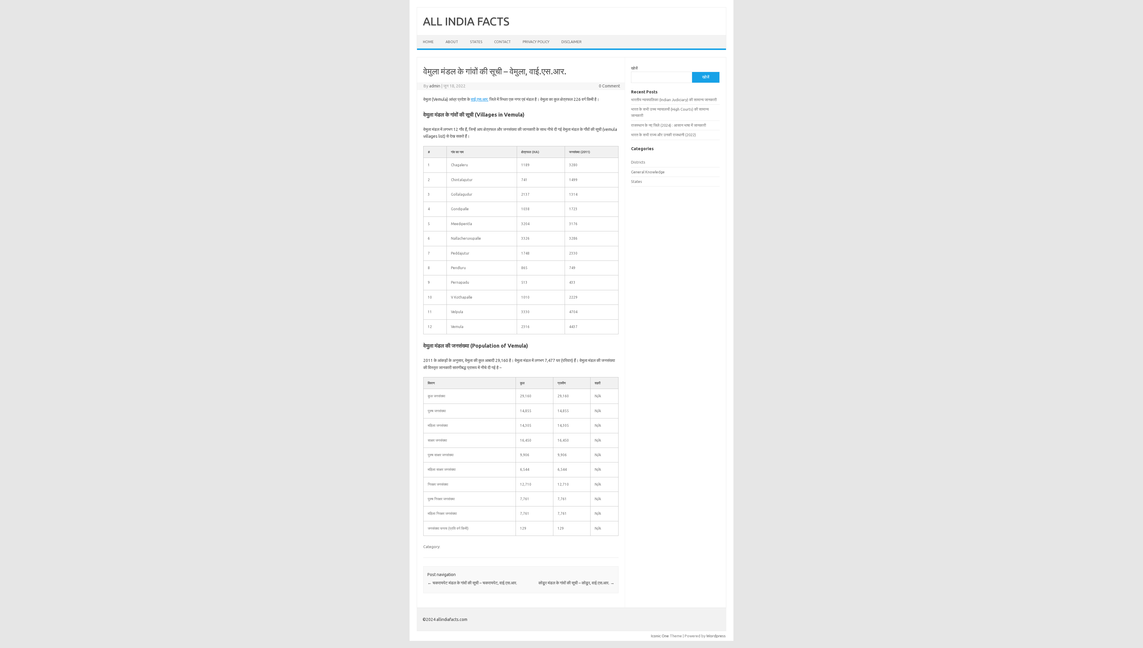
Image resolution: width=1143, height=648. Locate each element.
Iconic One (660, 636)
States (476, 42)
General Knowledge (648, 172)
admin (434, 86)
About (452, 42)
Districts (638, 162)
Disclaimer (571, 42)
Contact (502, 42)
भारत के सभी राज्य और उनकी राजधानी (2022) (663, 135)
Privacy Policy (536, 42)
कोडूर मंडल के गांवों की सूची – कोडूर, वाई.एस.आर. (576, 582)
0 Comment (609, 86)
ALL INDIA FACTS (466, 21)
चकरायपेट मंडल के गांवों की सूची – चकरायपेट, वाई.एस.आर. (472, 582)
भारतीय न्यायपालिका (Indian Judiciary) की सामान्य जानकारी (674, 100)
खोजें (634, 68)
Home (428, 42)
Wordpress (716, 636)
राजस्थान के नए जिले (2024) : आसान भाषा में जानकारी (668, 125)
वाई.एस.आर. (479, 99)
